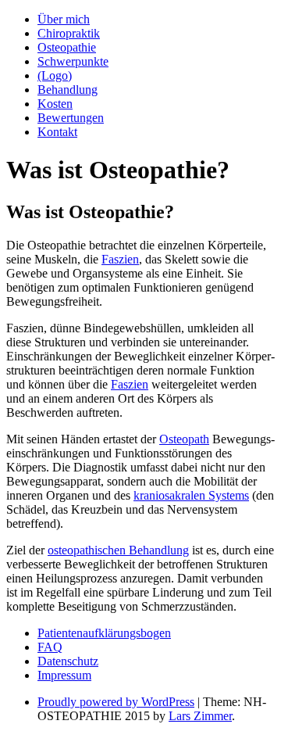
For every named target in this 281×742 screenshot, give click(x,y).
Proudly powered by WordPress (115, 701)
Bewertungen (70, 117)
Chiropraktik (68, 33)
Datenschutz (67, 661)
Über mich (63, 19)
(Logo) (54, 75)
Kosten (55, 103)
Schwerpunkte (72, 61)
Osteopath (184, 439)
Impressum (64, 675)
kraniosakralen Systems (191, 495)
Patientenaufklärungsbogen (104, 633)
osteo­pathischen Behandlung (118, 550)
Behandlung (67, 89)
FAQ (49, 647)
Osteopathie (66, 47)
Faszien (120, 259)
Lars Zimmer (200, 715)
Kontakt (57, 131)
